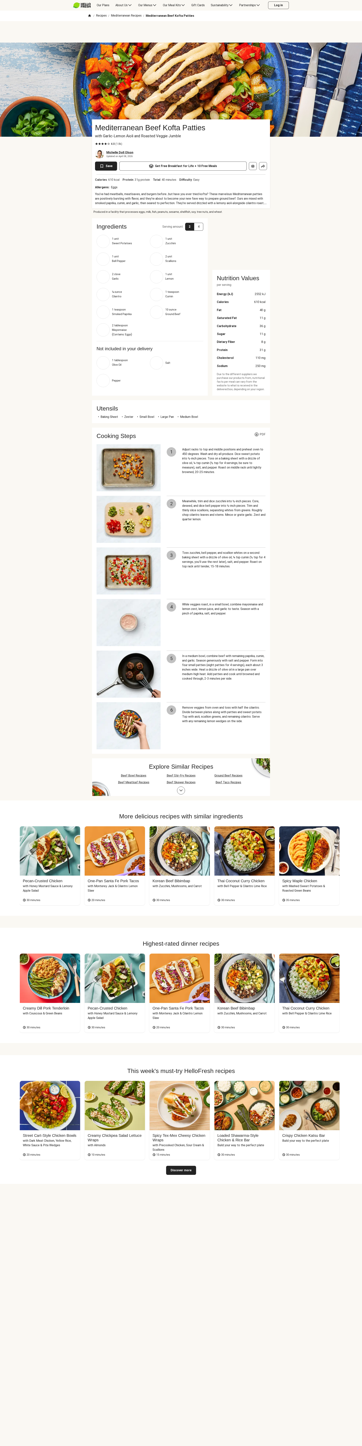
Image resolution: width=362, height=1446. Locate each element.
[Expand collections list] (181, 790)
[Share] (263, 166)
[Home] (89, 15)
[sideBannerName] (241, 241)
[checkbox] (96, 143)
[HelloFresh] (82, 5)
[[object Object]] (253, 166)
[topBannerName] (181, 31)
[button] (150, 226)
